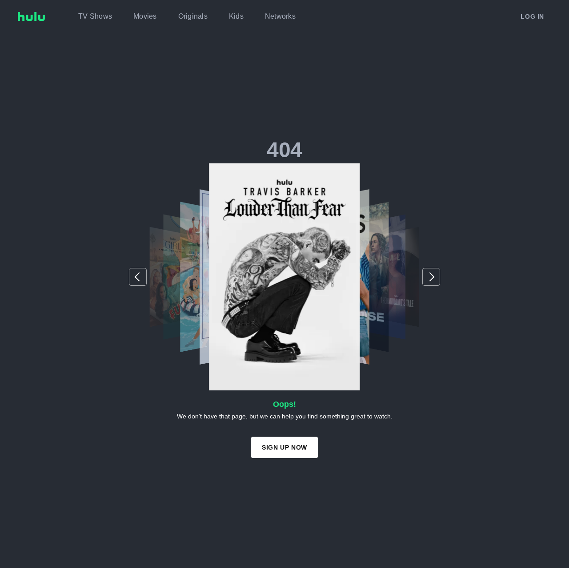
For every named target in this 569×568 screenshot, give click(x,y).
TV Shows (95, 16)
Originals (193, 16)
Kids (236, 16)
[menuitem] (95, 16)
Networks (280, 16)
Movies (145, 16)
